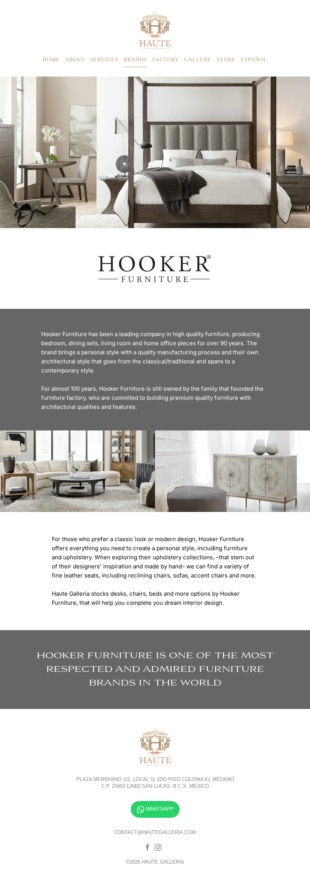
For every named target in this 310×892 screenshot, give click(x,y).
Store (226, 60)
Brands (135, 60)
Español (254, 60)
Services (104, 60)
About (75, 60)
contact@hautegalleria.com (155, 832)
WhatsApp (159, 809)
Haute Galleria (155, 30)
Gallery (197, 60)
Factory (165, 60)
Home (51, 60)
